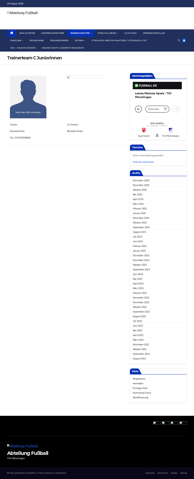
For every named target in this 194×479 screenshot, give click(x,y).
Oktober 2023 (140, 265)
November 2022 (141, 302)
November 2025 (141, 185)
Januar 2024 (139, 251)
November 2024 (141, 218)
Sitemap (183, 473)
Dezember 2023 (141, 255)
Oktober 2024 (140, 222)
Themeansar (61, 473)
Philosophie (27, 33)
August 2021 (139, 358)
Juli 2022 (137, 321)
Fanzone (16, 40)
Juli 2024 (137, 237)
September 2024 (141, 227)
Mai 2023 (137, 279)
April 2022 (138, 335)
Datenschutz (163, 473)
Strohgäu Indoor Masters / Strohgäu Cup (119, 40)
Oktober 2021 (140, 349)
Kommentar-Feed (142, 393)
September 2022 (141, 312)
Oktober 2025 (140, 190)
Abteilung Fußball (27, 18)
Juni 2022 (138, 326)
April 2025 (138, 199)
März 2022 (138, 340)
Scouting (130, 33)
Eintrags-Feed (140, 388)
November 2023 (141, 260)
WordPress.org (140, 397)
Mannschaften (80, 33)
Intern (79, 40)
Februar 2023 (140, 293)
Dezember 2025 (141, 180)
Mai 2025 (137, 194)
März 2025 (138, 204)
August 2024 (139, 232)
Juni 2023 (138, 274)
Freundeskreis (59, 40)
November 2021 (141, 344)
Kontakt (174, 473)
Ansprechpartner (52, 33)
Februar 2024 (140, 246)
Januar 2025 (139, 213)
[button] (179, 40)
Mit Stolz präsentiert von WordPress (22, 473)
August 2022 (139, 316)
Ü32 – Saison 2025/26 (23, 48)
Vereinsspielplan (154, 33)
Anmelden (138, 383)
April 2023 (138, 283)
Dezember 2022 (141, 297)
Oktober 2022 (140, 307)
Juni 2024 (138, 241)
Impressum (150, 473)
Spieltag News (107, 33)
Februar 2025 (140, 208)
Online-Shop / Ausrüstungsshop (63, 48)
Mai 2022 (137, 330)
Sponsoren (36, 40)
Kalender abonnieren (143, 162)
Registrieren (139, 379)
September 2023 (141, 269)
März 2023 (138, 288)
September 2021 (141, 354)
